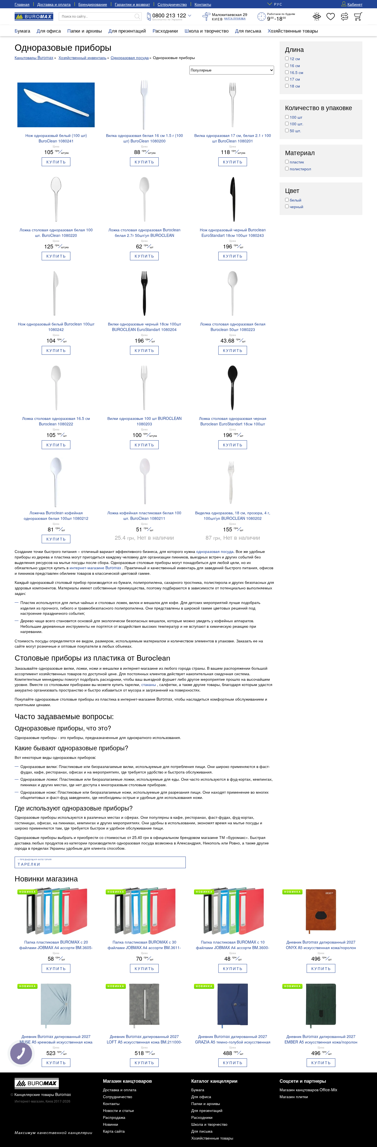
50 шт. (295, 130)
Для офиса (49, 30)
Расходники (165, 30)
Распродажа (114, 1117)
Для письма (248, 30)
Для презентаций (127, 30)
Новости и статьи (118, 1110)
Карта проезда (235, 18)
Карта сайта (114, 1131)
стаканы (149, 684)
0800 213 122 (169, 15)
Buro (38, 16)
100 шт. (296, 124)
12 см (295, 59)
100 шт (296, 117)
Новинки (110, 1124)
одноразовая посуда (214, 551)
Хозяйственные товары (293, 30)
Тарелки (29, 864)
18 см (295, 86)
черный (296, 207)
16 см (295, 65)
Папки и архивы (84, 30)
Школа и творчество (207, 30)
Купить (56, 162)
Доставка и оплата (54, 4)
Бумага (22, 30)
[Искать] (137, 16)
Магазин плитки (294, 1096)
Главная (22, 4)
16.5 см (296, 72)
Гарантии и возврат (132, 4)
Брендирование (92, 4)
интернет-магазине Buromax (96, 567)
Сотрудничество (172, 4)
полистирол (300, 168)
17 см (295, 79)
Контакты (203, 4)
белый (295, 200)
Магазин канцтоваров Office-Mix (308, 1089)
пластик (297, 162)
